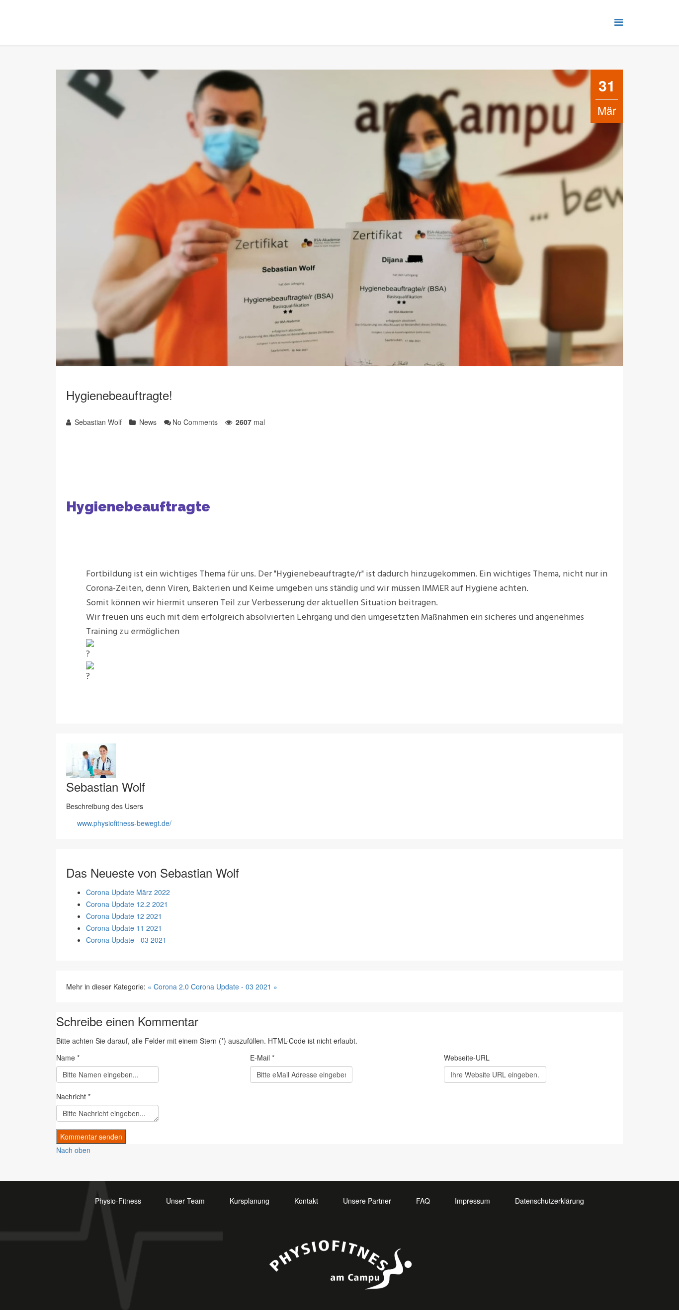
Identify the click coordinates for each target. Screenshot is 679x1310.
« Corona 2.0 (168, 986)
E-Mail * (262, 1058)
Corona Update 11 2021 (124, 928)
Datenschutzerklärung (549, 1201)
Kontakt (306, 1201)
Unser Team (185, 1201)
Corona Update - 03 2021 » (234, 986)
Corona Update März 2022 (128, 892)
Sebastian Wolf (97, 422)
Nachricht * (73, 1096)
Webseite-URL (467, 1058)
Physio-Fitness (118, 1201)
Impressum (472, 1201)
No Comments (195, 422)
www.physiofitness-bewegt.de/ (124, 823)
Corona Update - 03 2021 (126, 940)
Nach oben (73, 1150)
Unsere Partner (367, 1201)
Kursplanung (249, 1201)
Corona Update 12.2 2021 (127, 904)
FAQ (423, 1201)
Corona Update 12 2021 (124, 916)
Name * (68, 1058)
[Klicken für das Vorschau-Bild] (339, 218)
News (147, 422)
